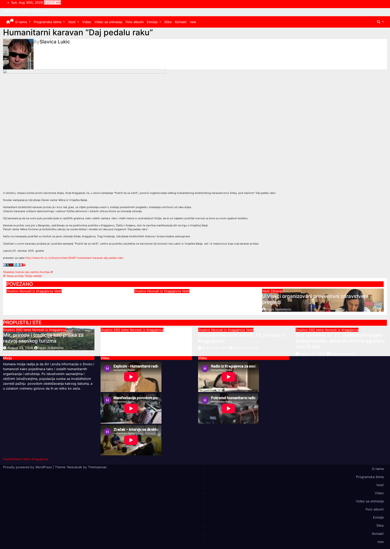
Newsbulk (74, 467)
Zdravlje (277, 291)
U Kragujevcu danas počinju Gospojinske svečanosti (194, 296)
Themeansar (97, 467)
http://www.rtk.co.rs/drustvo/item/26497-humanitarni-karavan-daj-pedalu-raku (74, 257)
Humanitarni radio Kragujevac (26, 11)
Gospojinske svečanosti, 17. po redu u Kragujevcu (63, 296)
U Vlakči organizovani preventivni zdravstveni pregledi (315, 299)
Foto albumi (135, 22)
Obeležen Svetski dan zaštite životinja (26, 272)
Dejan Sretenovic (23, 303)
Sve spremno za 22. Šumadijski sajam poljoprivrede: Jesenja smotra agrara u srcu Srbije (340, 341)
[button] (380, 22)
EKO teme (24, 330)
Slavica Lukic (55, 42)
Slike (168, 22)
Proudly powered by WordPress (28, 467)
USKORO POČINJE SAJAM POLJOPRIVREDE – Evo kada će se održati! (140, 341)
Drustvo (13, 291)
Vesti (72, 22)
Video (86, 22)
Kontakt (181, 22)
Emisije (153, 22)
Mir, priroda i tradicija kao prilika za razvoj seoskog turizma (43, 338)
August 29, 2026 (20, 348)
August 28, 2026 (313, 354)
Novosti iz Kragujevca (37, 291)
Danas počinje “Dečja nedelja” (24, 275)
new (193, 22)
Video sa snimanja (108, 22)
